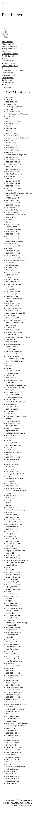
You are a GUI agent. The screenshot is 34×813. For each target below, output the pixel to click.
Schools (5, 58)
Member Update (8, 78)
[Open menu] (3, 3)
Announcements (7, 42)
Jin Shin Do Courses (9, 63)
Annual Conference (8, 75)
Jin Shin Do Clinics (8, 56)
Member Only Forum (9, 82)
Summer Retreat (7, 73)
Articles (4, 85)
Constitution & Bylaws (10, 66)
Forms (4, 68)
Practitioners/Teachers (10, 54)
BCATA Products (8, 61)
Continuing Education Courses (13, 70)
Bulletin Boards (7, 80)
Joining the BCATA (8, 49)
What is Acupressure (9, 46)
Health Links (6, 87)
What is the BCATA (8, 44)
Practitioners (6, 51)
